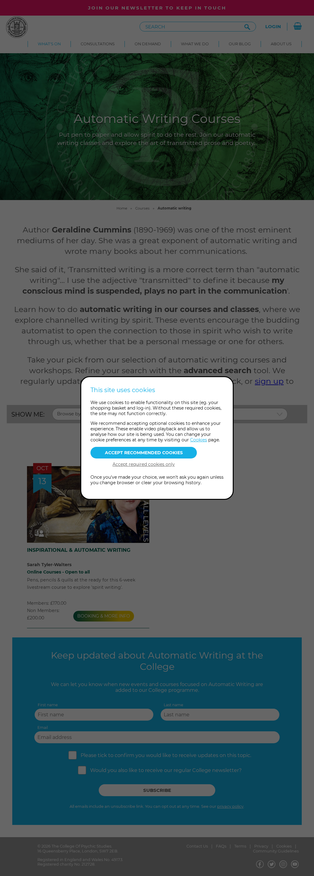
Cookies (198, 440)
